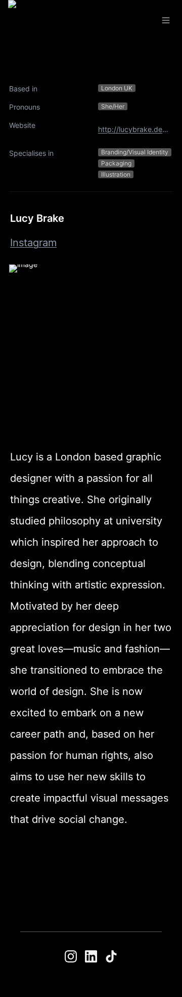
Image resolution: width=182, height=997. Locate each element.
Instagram (33, 243)
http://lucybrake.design (133, 129)
